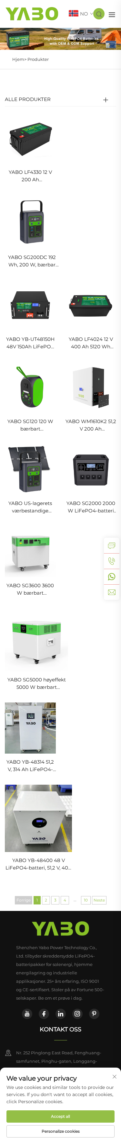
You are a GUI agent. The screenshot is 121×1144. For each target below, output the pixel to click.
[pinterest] (94, 1014)
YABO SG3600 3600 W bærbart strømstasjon (30, 589)
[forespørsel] (111, 545)
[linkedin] (60, 1014)
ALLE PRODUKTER (28, 99)
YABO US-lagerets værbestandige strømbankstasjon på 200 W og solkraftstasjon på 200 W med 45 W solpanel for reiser (30, 507)
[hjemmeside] (60, 929)
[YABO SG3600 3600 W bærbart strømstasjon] (30, 551)
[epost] (111, 592)
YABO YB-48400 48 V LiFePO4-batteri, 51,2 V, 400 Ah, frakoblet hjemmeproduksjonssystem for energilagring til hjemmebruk (38, 864)
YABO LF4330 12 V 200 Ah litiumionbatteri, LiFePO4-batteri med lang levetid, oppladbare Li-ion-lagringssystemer (30, 176)
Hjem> (19, 59)
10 (86, 900)
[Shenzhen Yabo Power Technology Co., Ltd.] (32, 13)
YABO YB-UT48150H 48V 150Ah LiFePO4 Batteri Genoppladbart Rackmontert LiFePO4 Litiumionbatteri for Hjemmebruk (30, 343)
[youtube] (27, 1014)
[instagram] (77, 1014)
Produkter (38, 59)
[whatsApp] (111, 576)
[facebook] (44, 1014)
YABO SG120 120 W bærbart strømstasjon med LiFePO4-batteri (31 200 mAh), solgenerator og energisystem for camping (30, 425)
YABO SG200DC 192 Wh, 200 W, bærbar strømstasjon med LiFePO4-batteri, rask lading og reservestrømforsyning (32, 261)
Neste (99, 900)
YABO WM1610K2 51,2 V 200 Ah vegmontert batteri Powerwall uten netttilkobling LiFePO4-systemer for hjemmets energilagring (91, 425)
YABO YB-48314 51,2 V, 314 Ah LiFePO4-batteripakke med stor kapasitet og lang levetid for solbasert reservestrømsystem (30, 766)
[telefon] (111, 561)
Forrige (23, 900)
